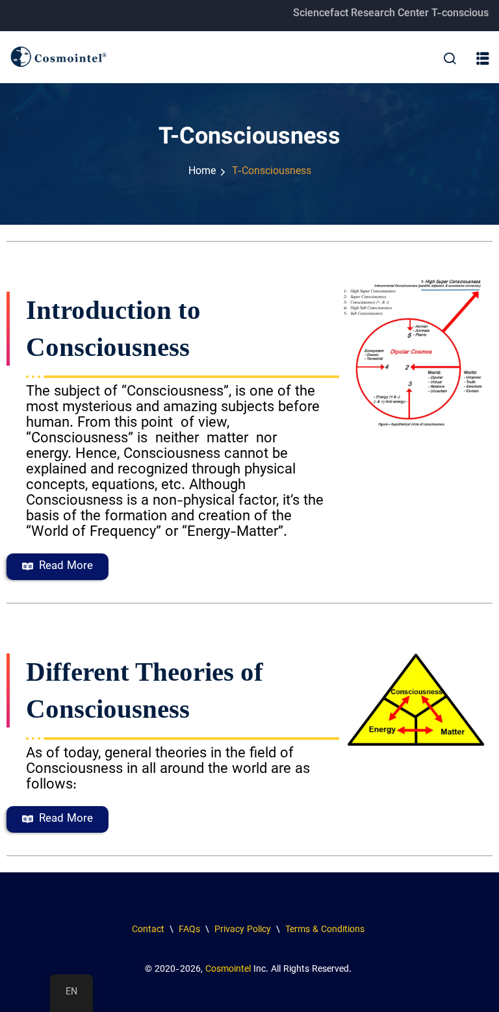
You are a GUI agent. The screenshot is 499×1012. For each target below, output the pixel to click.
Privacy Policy (242, 930)
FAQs (188, 930)
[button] (482, 59)
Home (202, 172)
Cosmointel (228, 970)
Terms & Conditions (326, 930)
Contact (148, 930)
